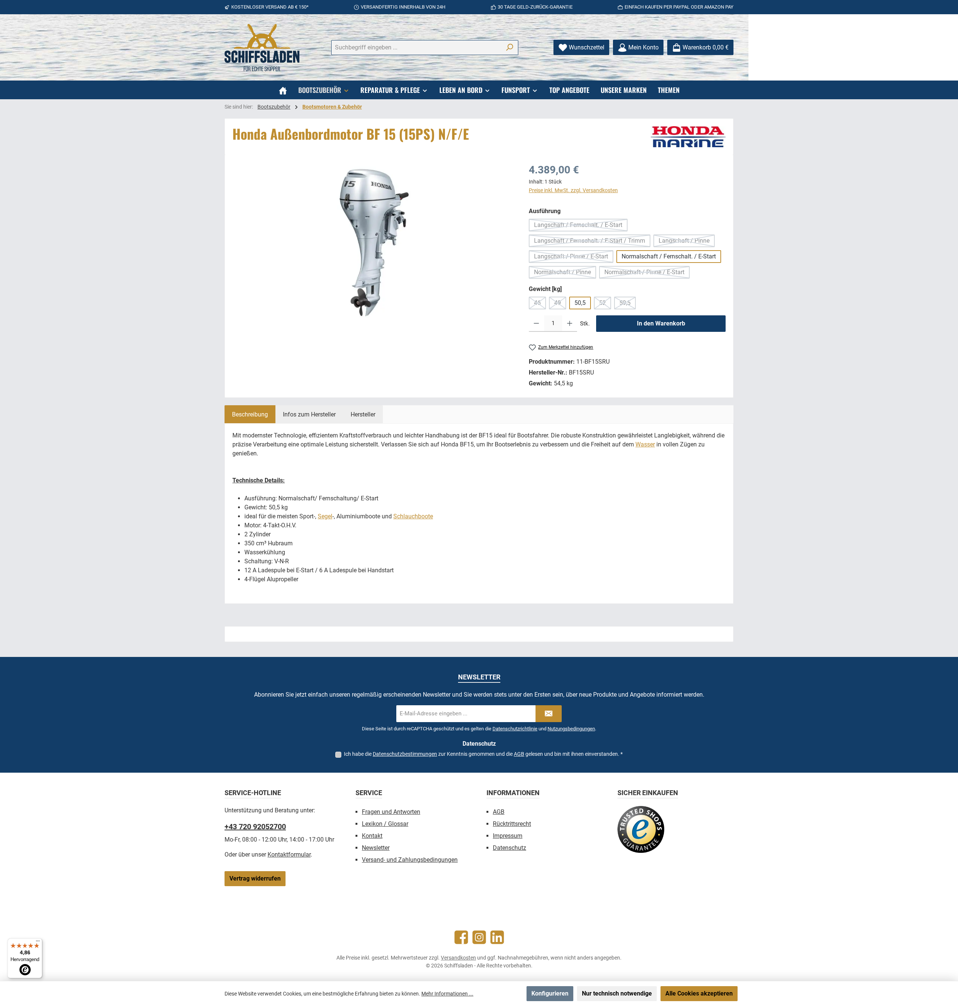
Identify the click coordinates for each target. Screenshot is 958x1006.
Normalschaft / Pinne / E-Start (647, 274)
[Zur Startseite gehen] (262, 47)
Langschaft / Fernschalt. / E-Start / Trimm (592, 242)
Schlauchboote (413, 516)
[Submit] (549, 713)
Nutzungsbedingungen (571, 728)
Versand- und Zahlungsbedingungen (410, 859)
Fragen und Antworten (391, 811)
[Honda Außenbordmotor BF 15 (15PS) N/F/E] (373, 242)
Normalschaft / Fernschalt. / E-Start (669, 256)
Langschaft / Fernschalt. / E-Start (581, 226)
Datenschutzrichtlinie (514, 728)
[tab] (250, 414)
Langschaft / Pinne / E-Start (573, 258)
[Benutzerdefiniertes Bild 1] (640, 829)
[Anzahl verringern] (536, 323)
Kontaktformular (289, 854)
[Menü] (37, 942)
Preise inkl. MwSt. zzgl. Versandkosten (573, 190)
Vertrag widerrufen (255, 878)
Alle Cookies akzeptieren (699, 993)
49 (560, 304)
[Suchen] (509, 47)
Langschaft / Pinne (687, 242)
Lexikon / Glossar (385, 823)
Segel (325, 516)
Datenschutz (509, 847)
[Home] (283, 90)
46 (540, 304)
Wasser (645, 444)
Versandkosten (458, 958)
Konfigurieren (549, 993)
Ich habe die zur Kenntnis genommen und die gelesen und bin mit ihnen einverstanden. (483, 754)
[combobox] (416, 47)
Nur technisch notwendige (617, 993)
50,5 (580, 302)
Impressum (507, 835)
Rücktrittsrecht (512, 823)
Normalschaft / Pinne (565, 274)
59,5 (627, 304)
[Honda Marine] (688, 136)
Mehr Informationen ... (447, 994)
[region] (373, 242)
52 (605, 304)
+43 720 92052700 (255, 826)
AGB (519, 754)
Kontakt (372, 835)
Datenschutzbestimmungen (405, 754)
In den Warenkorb (661, 323)
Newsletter (376, 847)
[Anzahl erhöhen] (569, 323)
